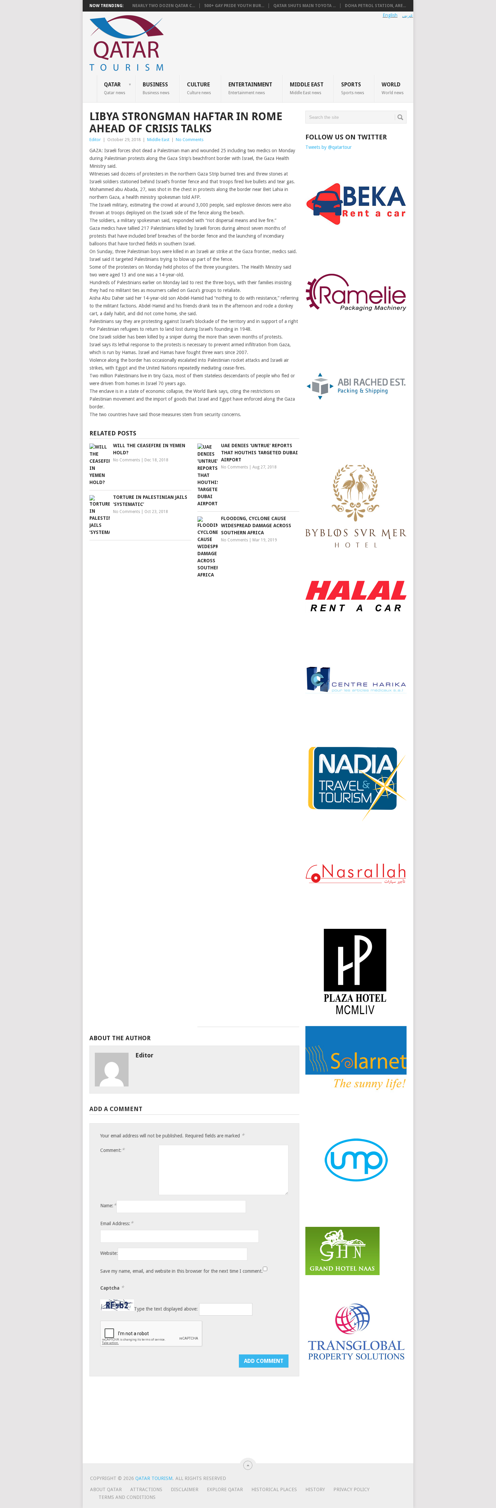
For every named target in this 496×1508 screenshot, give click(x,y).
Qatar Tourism (153, 1478)
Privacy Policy (351, 1489)
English (390, 15)
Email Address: (116, 1223)
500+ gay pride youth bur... (234, 5)
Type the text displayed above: (166, 1309)
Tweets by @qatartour (328, 147)
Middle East (307, 88)
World (393, 88)
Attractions (146, 1489)
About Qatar (106, 1489)
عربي (407, 15)
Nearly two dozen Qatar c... (163, 5)
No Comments (189, 139)
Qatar (114, 88)
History (315, 1489)
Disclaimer (184, 1489)
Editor (95, 139)
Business (156, 88)
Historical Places (274, 1489)
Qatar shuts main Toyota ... (304, 5)
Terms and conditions (127, 1497)
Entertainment (250, 88)
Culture (199, 88)
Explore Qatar (225, 1489)
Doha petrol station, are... (375, 5)
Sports (352, 88)
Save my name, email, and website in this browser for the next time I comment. (181, 1271)
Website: (109, 1253)
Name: (108, 1205)
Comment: (112, 1150)
